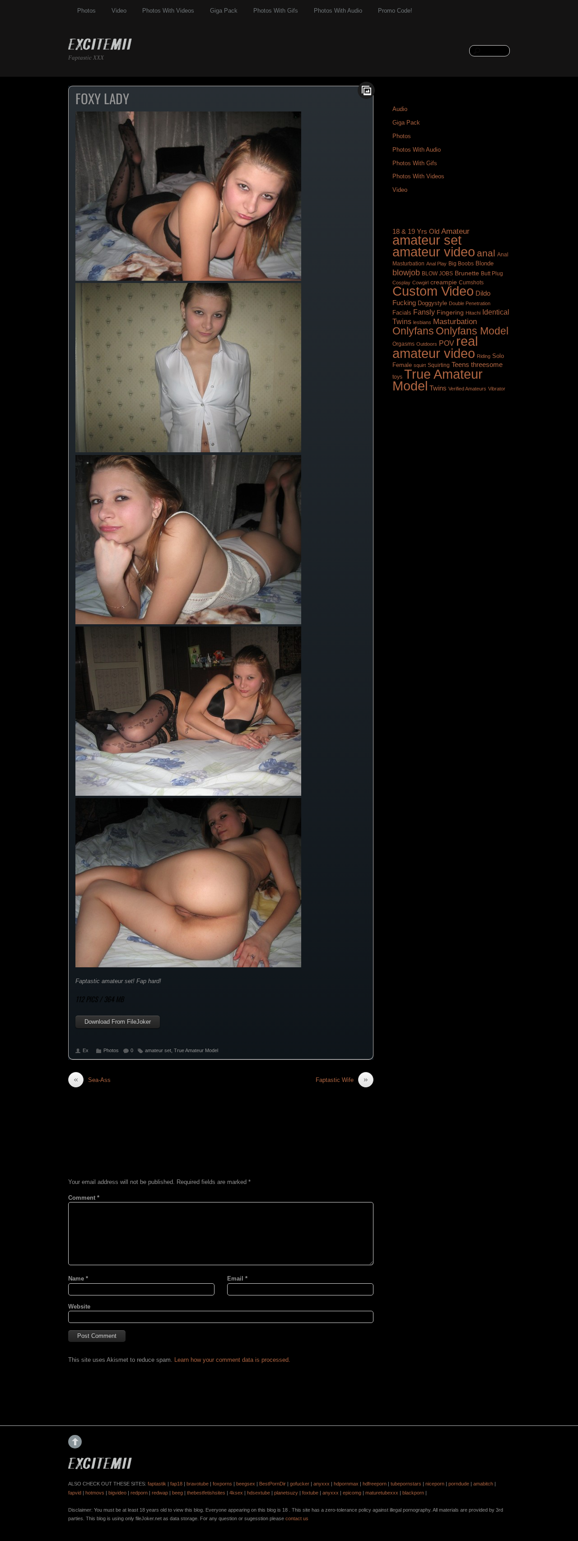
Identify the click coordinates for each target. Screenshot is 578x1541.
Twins (438, 388)
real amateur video (435, 347)
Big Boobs (461, 263)
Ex (86, 1050)
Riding (483, 356)
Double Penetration (469, 303)
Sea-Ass (92, 1080)
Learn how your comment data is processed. (232, 1359)
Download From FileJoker (117, 1021)
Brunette (467, 273)
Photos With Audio (338, 10)
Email (237, 1278)
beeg (177, 1492)
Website (79, 1306)
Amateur (455, 231)
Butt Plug (492, 273)
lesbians (422, 322)
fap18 (176, 1483)
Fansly (424, 312)
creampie (443, 282)
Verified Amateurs (467, 388)
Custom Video (433, 291)
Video (119, 10)
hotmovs (94, 1492)
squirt (420, 365)
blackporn (413, 1492)
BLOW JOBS (437, 273)
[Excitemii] (100, 45)
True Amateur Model (196, 1050)
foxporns (222, 1483)
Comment (83, 1197)
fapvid (74, 1492)
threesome (487, 364)
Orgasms (403, 344)
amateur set (158, 1050)
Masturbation (455, 321)
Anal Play (436, 263)
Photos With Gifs (275, 10)
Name (78, 1278)
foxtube (310, 1492)
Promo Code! (395, 10)
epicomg (352, 1492)
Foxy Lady (102, 98)
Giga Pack (224, 10)
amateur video (433, 251)
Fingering (450, 312)
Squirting (439, 365)
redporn (139, 1492)
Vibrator (496, 388)
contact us (296, 1518)
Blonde (484, 263)
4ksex (236, 1492)
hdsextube (258, 1492)
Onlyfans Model (472, 331)
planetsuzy (286, 1492)
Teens (460, 364)
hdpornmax (346, 1483)
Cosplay (401, 282)
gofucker (299, 1483)
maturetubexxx (381, 1492)
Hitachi (473, 313)
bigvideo (117, 1492)
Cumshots (471, 282)
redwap (160, 1492)
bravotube (197, 1483)
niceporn (434, 1483)
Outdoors (426, 344)
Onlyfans (413, 331)
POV (446, 343)
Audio (399, 109)
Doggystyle (432, 303)
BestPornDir (272, 1483)
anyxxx (321, 1483)
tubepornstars (406, 1483)
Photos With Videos (168, 10)
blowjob (406, 272)
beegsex (245, 1483)
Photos (86, 10)
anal (486, 253)
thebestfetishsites (206, 1492)
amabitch (483, 1483)
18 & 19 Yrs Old (415, 231)
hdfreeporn (375, 1483)
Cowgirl (420, 282)
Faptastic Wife (342, 1080)
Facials (401, 312)
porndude (458, 1483)
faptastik (157, 1483)
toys (397, 377)
